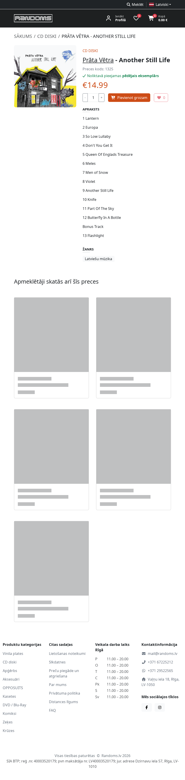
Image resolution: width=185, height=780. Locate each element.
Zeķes (8, 722)
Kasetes (9, 696)
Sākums (23, 36)
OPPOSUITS (13, 687)
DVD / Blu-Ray (14, 704)
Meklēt (137, 4)
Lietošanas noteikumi (67, 653)
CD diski (46, 36)
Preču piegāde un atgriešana (64, 673)
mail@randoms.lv (162, 653)
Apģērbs (10, 670)
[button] (160, 4)
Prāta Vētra (98, 60)
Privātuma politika (64, 693)
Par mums (58, 684)
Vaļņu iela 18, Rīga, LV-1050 (160, 682)
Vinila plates (13, 653)
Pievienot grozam (132, 97)
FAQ (52, 710)
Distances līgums (63, 701)
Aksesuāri (11, 679)
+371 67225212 (160, 662)
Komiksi (9, 713)
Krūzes (8, 730)
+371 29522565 (160, 670)
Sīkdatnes (57, 662)
